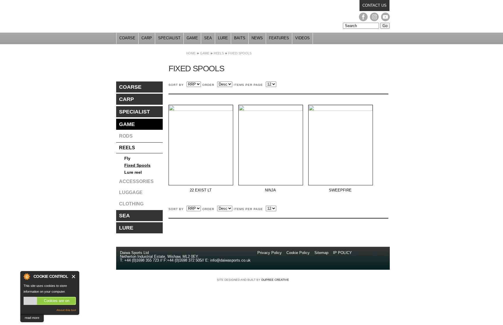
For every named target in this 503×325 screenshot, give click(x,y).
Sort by (176, 84)
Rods (126, 136)
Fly (127, 158)
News (257, 38)
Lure (223, 38)
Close (74, 276)
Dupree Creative (275, 279)
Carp (146, 38)
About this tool (66, 310)
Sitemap (321, 253)
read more (32, 317)
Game (192, 38)
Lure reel (133, 172)
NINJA (270, 190)
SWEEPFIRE (340, 190)
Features (279, 38)
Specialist (169, 38)
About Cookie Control (26, 276)
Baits (239, 38)
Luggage (131, 192)
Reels (219, 53)
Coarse (127, 38)
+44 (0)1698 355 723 (141, 260)
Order (208, 84)
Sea (208, 38)
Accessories (136, 181)
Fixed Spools (240, 53)
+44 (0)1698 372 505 (184, 260)
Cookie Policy (298, 253)
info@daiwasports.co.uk (230, 260)
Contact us (374, 5)
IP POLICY (342, 253)
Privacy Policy (270, 253)
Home (191, 53)
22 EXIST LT (201, 190)
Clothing (131, 203)
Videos (302, 38)
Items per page (248, 84)
